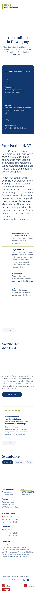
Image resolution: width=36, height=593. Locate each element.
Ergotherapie (22, 168)
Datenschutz (16, 580)
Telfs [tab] (29, 462)
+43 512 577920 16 (27, 492)
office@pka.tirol (25, 494)
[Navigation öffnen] (32, 6)
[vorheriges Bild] (4, 330)
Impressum (6, 580)
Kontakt (15, 577)
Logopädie (15, 171)
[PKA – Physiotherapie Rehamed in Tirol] (10, 6)
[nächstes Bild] (13, 330)
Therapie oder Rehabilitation (18, 52)
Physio (5, 168)
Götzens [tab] (19, 462)
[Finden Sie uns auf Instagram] (24, 580)
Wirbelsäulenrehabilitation (15, 165)
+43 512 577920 (26, 490)
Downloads (6, 577)
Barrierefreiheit (25, 577)
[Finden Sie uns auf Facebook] (28, 580)
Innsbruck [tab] (7, 462)
